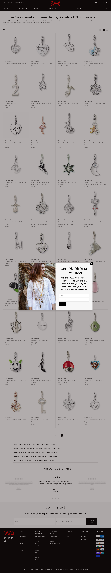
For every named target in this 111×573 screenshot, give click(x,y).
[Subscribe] (62, 304)
